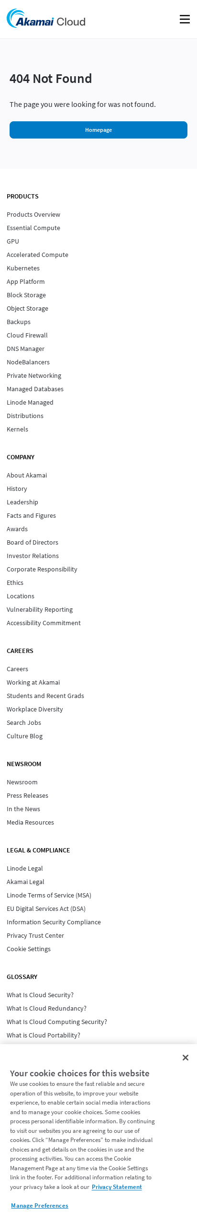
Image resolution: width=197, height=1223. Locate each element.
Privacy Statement (117, 1187)
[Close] (185, 1057)
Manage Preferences (39, 1205)
